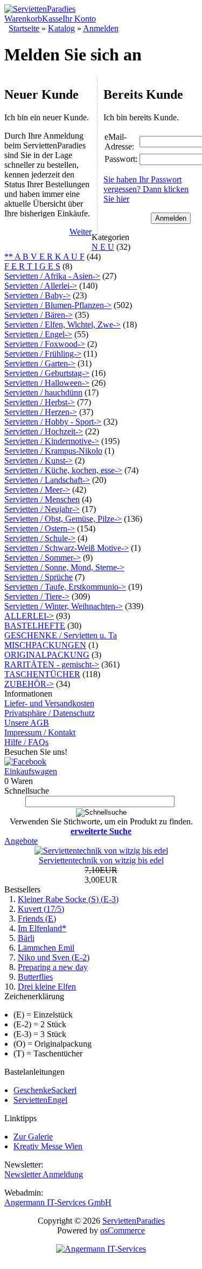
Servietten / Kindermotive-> (51, 441)
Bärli (26, 938)
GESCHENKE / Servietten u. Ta (60, 635)
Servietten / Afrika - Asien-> (52, 276)
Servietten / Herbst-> (39, 402)
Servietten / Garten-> (39, 363)
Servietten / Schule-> (39, 538)
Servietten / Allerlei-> (40, 285)
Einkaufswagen (30, 771)
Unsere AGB (26, 722)
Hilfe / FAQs (26, 742)
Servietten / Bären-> (38, 314)
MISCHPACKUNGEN (45, 645)
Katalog (61, 28)
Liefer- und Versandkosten (49, 703)
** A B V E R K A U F (44, 256)
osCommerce (122, 1230)
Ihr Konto (79, 18)
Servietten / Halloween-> (46, 382)
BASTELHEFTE (34, 625)
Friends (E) (37, 918)
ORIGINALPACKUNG (46, 654)
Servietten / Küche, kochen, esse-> (63, 470)
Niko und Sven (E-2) (53, 957)
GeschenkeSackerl (44, 1090)
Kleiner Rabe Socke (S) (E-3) (68, 899)
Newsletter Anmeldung (43, 1174)
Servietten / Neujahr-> (42, 509)
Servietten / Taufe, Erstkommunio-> (65, 586)
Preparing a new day (53, 967)
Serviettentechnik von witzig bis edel (101, 860)
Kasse (52, 18)
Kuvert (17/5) (41, 908)
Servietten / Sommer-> (42, 557)
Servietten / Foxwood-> (44, 344)
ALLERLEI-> (29, 615)
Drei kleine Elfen (47, 986)
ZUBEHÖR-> (29, 683)
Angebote (21, 840)
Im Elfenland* (42, 928)
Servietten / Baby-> (37, 295)
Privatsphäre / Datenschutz (49, 713)
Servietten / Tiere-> (36, 596)
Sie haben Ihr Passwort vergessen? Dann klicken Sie (146, 189)
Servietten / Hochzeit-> (43, 431)
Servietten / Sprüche (38, 577)
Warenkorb (23, 18)
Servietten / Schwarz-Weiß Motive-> (66, 547)
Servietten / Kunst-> (38, 460)
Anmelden (101, 28)
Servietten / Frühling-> (42, 353)
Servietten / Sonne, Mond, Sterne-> (64, 567)
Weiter (80, 231)
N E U (103, 246)
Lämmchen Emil (46, 947)
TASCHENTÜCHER (42, 674)
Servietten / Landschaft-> (47, 480)
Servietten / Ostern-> (39, 528)
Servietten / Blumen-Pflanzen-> (58, 305)
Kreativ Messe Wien (47, 1146)
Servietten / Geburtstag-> (46, 373)
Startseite (24, 28)
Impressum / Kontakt (39, 732)
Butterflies (35, 976)
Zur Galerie (33, 1136)
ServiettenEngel (40, 1099)
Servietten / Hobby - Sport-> (52, 421)
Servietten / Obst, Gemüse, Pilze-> (63, 518)
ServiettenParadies (133, 1220)
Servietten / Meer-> (37, 489)
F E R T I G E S (32, 266)
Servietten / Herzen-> (40, 412)
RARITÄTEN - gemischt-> (51, 664)
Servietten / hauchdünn (43, 392)
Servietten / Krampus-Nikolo (53, 450)
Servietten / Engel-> (38, 334)
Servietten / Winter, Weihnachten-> (63, 606)
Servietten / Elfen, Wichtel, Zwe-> (62, 324)
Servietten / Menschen (42, 499)
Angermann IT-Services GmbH (58, 1202)
